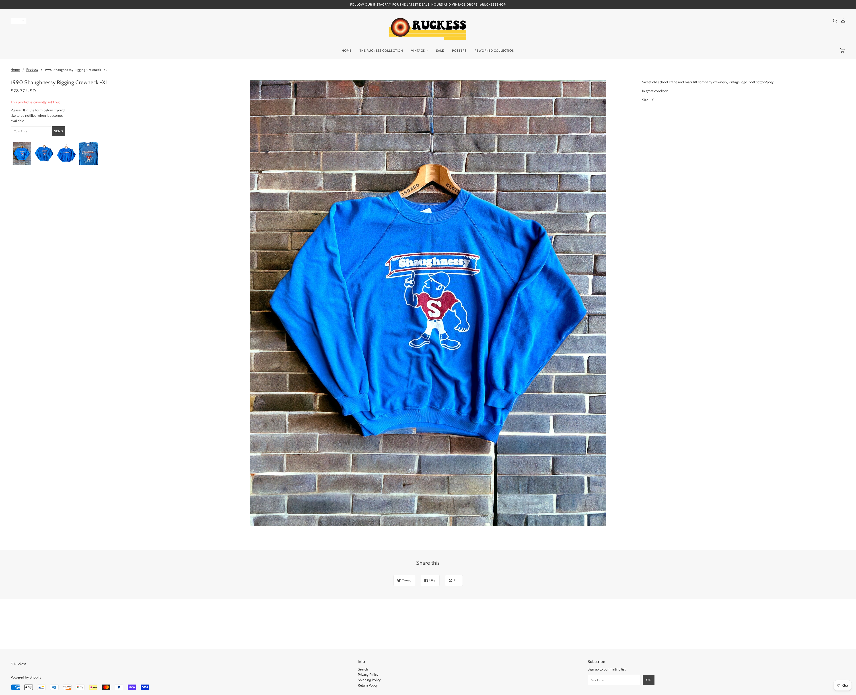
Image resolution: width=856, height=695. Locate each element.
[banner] (428, 29)
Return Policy (368, 685)
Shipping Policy (369, 680)
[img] (835, 20)
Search (363, 669)
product (32, 70)
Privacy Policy (368, 675)
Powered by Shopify (26, 677)
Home (15, 70)
